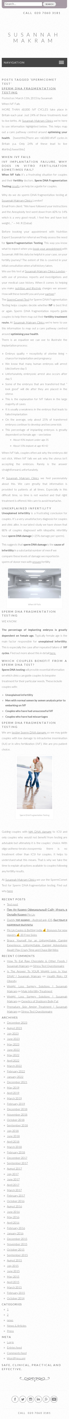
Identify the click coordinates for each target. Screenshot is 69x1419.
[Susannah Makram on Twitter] (22, 1401)
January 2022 (15, 1076)
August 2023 (14, 1028)
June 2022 (13, 1049)
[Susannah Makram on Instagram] (30, 1401)
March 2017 (14, 1190)
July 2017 (13, 1174)
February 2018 (16, 1152)
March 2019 (14, 1098)
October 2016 (15, 1201)
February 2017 (16, 1195)
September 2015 (17, 1255)
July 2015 (13, 1265)
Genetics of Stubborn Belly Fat (39, 1001)
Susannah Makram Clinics (37, 120)
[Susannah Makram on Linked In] (38, 1401)
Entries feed (14, 1347)
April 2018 (13, 1141)
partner (49, 293)
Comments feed (17, 1353)
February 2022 (16, 1071)
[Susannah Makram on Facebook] (15, 1401)
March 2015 (14, 1287)
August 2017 (14, 1168)
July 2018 (13, 1130)
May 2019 (13, 1087)
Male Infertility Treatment (36, 991)
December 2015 (17, 1238)
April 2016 (13, 1222)
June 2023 (13, 1038)
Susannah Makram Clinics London (45, 271)
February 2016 (16, 1228)
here (10, 891)
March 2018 (14, 1146)
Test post (12, 904)
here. (53, 653)
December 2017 (17, 1157)
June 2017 (13, 1179)
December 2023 (17, 1022)
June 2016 (13, 1211)
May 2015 (13, 1276)
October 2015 (15, 1249)
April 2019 (13, 1092)
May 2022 (13, 1055)
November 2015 (17, 1244)
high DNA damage (39, 831)
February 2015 (16, 1292)
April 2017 (13, 1184)
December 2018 (17, 1109)
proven (36, 561)
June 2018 (13, 1136)
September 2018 (17, 1125)
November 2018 (17, 1114)
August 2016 (14, 1206)
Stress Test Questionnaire (48, 966)
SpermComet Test (18, 299)
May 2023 (13, 1044)
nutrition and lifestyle (28, 288)
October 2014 (15, 1298)
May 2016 (13, 1217)
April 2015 (13, 1282)
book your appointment (47, 248)
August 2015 (14, 1260)
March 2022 (14, 1065)
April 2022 (13, 1060)
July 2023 (13, 1033)
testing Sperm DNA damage (29, 732)
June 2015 (13, 1271)
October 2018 (15, 1119)
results (16, 186)
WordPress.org (16, 1358)
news (10, 1320)
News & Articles (16, 1325)
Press (10, 1331)
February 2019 (16, 1103)
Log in (10, 1342)
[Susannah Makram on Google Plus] (46, 1401)
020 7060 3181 (47, 12)
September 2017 (17, 1163)
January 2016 (15, 1233)
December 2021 (17, 1082)
